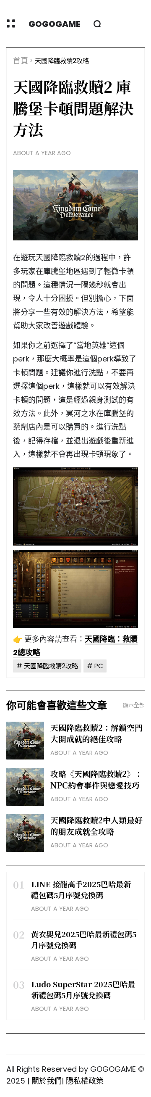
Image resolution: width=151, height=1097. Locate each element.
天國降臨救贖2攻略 (62, 60)
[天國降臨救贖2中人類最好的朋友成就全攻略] (25, 833)
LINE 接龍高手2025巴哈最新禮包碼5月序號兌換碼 (81, 889)
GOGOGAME (55, 24)
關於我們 (46, 1081)
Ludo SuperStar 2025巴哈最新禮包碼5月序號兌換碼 (83, 989)
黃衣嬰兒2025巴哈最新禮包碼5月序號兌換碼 (83, 939)
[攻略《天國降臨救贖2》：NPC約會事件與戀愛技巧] (25, 787)
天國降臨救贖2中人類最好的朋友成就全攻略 (96, 825)
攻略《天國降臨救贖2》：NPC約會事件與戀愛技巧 (96, 779)
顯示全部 (134, 705)
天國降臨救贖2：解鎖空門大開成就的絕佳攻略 (96, 733)
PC (98, 666)
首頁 (20, 60)
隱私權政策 (85, 1081)
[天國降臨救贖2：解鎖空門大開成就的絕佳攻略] (25, 740)
